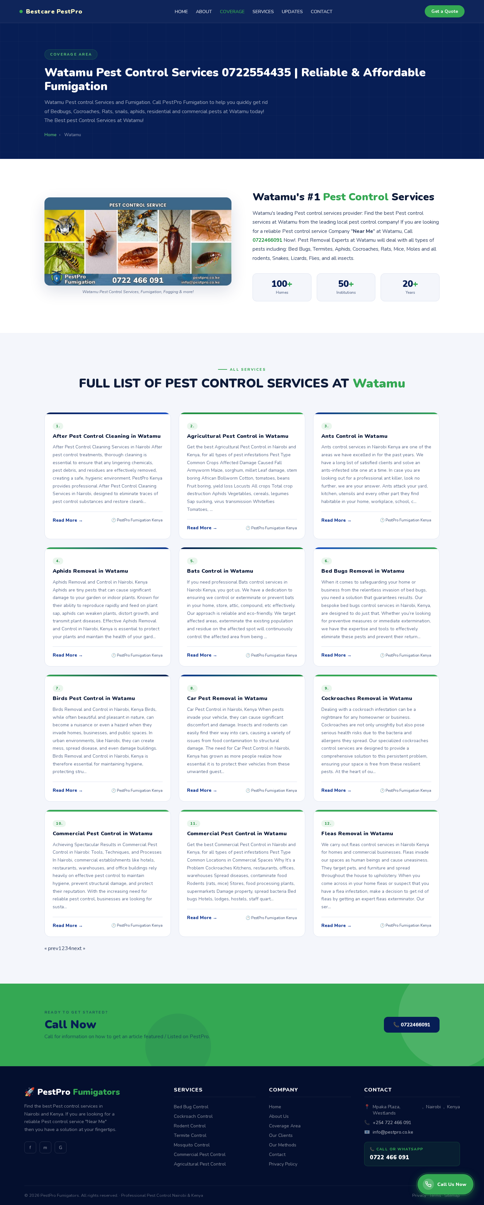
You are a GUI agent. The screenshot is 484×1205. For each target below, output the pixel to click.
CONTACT (322, 12)
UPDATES (292, 12)
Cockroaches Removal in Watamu (366, 698)
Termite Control (190, 1135)
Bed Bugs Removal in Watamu (362, 571)
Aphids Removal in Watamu (90, 571)
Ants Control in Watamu (354, 436)
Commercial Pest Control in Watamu (102, 833)
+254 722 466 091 (392, 1122)
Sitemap (452, 1195)
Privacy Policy (283, 1164)
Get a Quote (444, 11)
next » (78, 948)
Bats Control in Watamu (220, 571)
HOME (181, 12)
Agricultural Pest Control (200, 1164)
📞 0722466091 (411, 1024)
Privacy (419, 1195)
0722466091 (267, 240)
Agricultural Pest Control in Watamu (237, 436)
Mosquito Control (192, 1145)
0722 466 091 (389, 1157)
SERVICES (263, 12)
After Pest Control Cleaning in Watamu (107, 436)
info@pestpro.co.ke (393, 1132)
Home (275, 1107)
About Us (279, 1116)
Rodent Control (190, 1126)
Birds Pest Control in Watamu (94, 698)
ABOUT (204, 12)
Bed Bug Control (191, 1107)
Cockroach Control (193, 1116)
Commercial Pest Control (200, 1154)
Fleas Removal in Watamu (357, 833)
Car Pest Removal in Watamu (227, 698)
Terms (435, 1195)
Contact (277, 1154)
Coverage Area (285, 1126)
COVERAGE (232, 12)
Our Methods (282, 1145)
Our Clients (281, 1135)
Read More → (68, 520)
